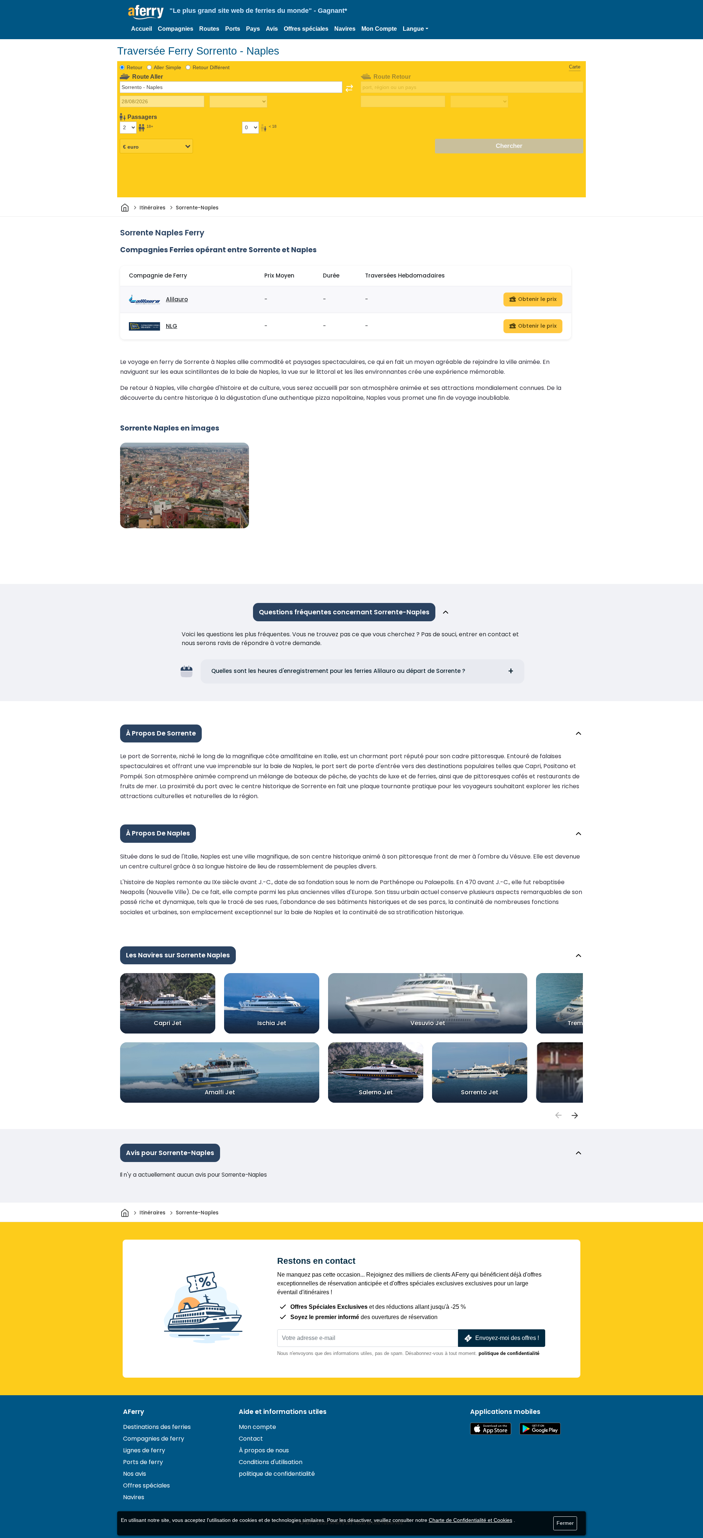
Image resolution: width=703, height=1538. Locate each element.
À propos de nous (264, 1450)
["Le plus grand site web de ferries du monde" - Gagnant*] (146, 12)
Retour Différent (211, 67)
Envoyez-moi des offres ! (507, 1338)
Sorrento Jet (479, 1092)
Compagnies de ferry (153, 1438)
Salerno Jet (376, 1092)
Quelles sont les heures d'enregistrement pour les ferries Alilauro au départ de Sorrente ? (338, 671)
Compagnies (175, 29)
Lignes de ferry (144, 1450)
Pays (253, 29)
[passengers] (558, 1115)
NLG (171, 326)
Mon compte (257, 1427)
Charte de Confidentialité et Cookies (470, 1520)
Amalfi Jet (220, 1092)
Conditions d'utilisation (270, 1462)
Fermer (565, 1523)
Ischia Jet (271, 1023)
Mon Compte (379, 29)
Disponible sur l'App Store (490, 1429)
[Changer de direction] (349, 88)
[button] (415, 29)
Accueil (141, 29)
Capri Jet (168, 1023)
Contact (251, 1438)
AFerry (133, 1411)
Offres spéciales (306, 29)
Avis (272, 29)
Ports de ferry (143, 1462)
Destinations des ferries (157, 1427)
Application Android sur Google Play (540, 1429)
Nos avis (134, 1474)
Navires (345, 29)
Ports (232, 29)
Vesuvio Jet (427, 1023)
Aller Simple (167, 67)
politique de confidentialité (509, 1353)
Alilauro (177, 299)
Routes (209, 29)
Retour (134, 67)
